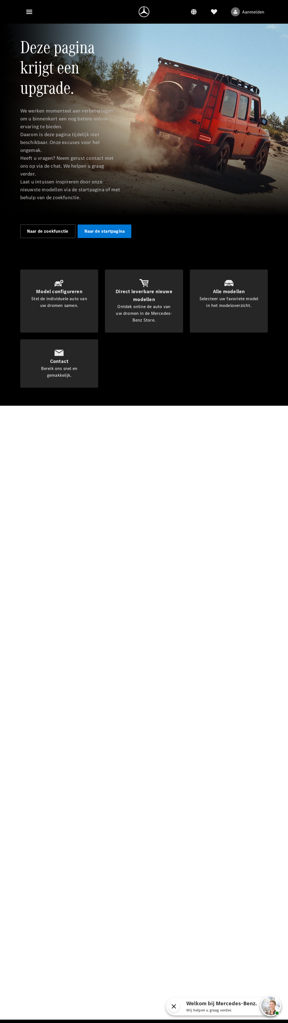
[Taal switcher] (193, 11)
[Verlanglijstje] (214, 11)
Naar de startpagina (104, 231)
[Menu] (29, 12)
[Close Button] (173, 1006)
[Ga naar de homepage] (144, 11)
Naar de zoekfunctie (48, 231)
